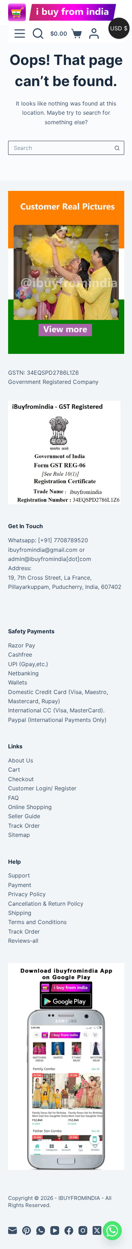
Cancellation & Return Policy (45, 903)
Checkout (21, 779)
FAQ (13, 797)
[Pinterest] (26, 1230)
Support (19, 875)
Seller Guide (24, 816)
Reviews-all (23, 940)
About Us (20, 760)
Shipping (19, 912)
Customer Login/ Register (42, 788)
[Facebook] (68, 1230)
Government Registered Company (53, 381)
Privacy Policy (27, 894)
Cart (14, 769)
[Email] (12, 1230)
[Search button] (117, 148)
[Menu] (19, 33)
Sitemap (19, 834)
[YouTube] (54, 1230)
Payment (19, 884)
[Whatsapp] (112, 1230)
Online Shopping (30, 806)
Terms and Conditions (37, 921)
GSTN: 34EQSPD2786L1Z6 (43, 372)
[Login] (94, 33)
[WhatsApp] (40, 1230)
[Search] (38, 33)
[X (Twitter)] (97, 1230)
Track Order (24, 825)
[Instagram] (82, 1230)
